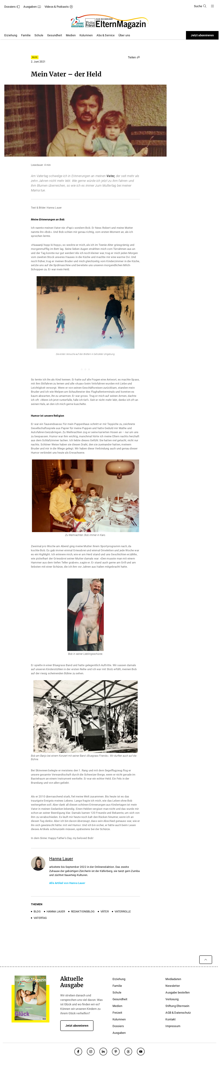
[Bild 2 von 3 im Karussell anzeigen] (85, 369)
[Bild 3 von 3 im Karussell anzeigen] (89, 369)
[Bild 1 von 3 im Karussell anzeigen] (81, 369)
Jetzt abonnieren (202, 35)
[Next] (146, 321)
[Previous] (24, 321)
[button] (134, 57)
